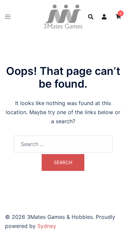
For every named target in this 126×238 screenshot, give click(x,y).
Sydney (46, 226)
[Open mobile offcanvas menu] (7, 16)
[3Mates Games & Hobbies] (63, 16)
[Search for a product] (90, 16)
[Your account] (104, 16)
